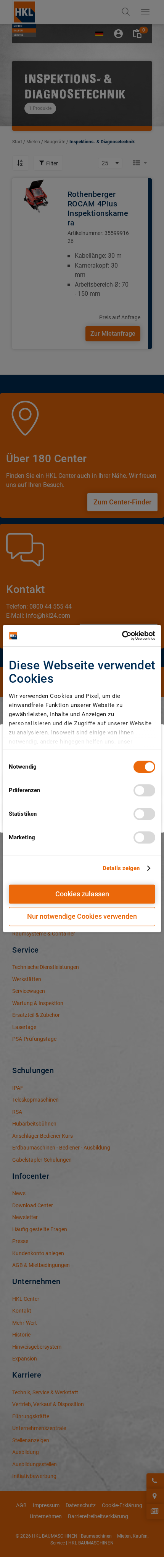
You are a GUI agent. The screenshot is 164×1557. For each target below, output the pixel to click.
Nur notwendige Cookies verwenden (82, 916)
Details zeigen (121, 868)
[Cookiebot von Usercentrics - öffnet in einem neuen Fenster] (121, 636)
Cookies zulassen (82, 894)
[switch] (144, 790)
